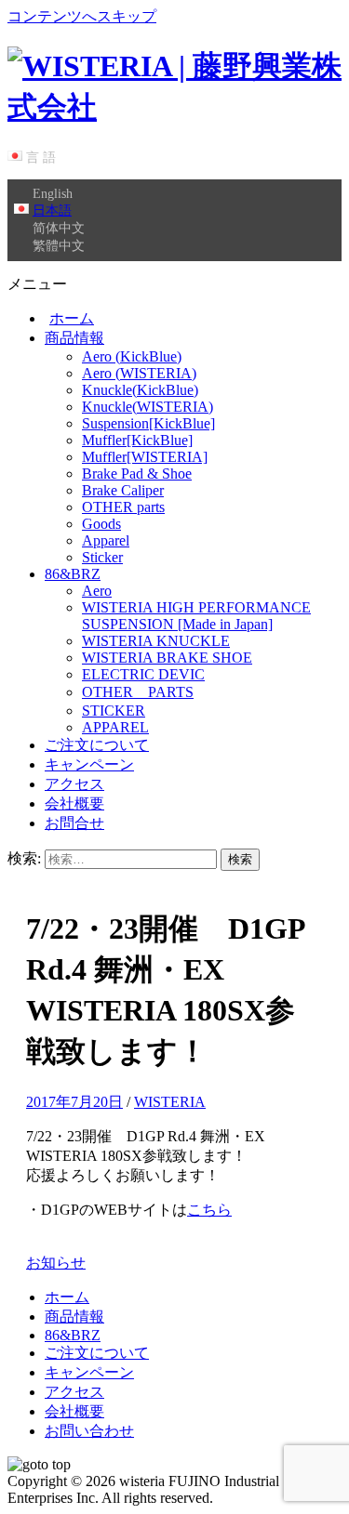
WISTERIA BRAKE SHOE (167, 657)
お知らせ (56, 1262)
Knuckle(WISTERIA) (147, 407)
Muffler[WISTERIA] (145, 457)
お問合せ (74, 823)
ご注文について (97, 745)
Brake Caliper (123, 490)
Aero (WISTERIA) (139, 373)
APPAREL (115, 727)
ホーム (71, 318)
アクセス (74, 784)
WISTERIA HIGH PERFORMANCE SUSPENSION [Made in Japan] (196, 615)
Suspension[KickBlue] (148, 423)
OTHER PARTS (138, 692)
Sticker (102, 557)
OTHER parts (123, 507)
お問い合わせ (89, 1431)
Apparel (105, 540)
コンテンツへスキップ (81, 16)
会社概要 (74, 803)
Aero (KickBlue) (131, 356)
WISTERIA (170, 1102)
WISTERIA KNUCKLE (156, 641)
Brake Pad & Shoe (137, 473)
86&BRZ (73, 574)
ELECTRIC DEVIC (143, 674)
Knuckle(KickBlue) (140, 390)
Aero (97, 591)
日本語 (52, 210)
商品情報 (74, 338)
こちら (209, 1210)
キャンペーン (89, 764)
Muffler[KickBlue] (137, 440)
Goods (101, 524)
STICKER (113, 710)
